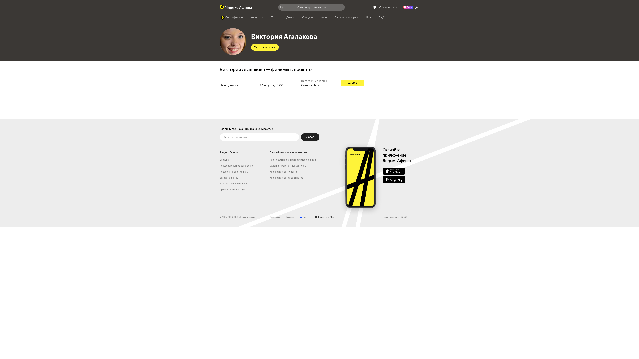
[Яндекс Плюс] (408, 7)
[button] (381, 18)
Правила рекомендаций (232, 189)
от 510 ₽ (352, 83)
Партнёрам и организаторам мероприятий (293, 159)
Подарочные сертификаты (234, 171)
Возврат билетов (229, 177)
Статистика (275, 217)
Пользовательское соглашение (237, 165)
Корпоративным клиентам (284, 171)
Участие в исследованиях (233, 183)
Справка (224, 159)
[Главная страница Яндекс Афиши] (222, 7)
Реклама (290, 217)
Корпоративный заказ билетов (286, 177)
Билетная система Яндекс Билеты (288, 165)
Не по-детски (292, 83)
